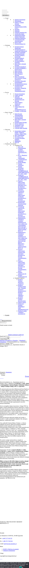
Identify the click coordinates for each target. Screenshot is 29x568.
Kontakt (7, 315)
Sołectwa (17, 105)
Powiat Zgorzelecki (20, 94)
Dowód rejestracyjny (20, 44)
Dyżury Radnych (19, 124)
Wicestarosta (18, 21)
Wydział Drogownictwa (21, 84)
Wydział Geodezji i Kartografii (20, 56)
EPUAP (17, 142)
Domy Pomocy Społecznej (19, 103)
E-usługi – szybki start (20, 111)
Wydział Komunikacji (20, 66)
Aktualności (9, 372)
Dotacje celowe (22, 302)
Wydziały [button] (7, 45)
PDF (27, 376)
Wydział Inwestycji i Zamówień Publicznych (21, 50)
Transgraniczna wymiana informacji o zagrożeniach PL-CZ (22, 151)
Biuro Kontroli (18, 72)
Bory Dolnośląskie (19, 135)
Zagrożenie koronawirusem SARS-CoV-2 (21, 27)
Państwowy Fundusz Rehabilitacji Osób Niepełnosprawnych (23, 306)
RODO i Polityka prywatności (11, 549)
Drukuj (3, 375)
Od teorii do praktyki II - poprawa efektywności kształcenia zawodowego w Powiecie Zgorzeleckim (22, 196)
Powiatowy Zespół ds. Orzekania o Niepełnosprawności (20, 90)
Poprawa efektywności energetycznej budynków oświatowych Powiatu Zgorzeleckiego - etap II (22, 266)
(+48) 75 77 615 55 (7, 538)
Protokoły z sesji (19, 126)
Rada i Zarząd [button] (8, 112)
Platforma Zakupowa (20, 38)
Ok (20, 567)
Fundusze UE (18, 145)
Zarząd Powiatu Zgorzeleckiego (19, 117)
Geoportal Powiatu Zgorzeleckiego (19, 40)
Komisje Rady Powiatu (21, 122)
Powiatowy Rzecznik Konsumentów (20, 81)
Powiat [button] (7, 92)
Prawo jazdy (18, 42)
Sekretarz (17, 31)
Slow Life (20, 146)
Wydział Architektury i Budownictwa (20, 69)
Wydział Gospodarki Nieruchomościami (20, 53)
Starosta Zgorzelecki (20, 19)
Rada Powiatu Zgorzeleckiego (19, 114)
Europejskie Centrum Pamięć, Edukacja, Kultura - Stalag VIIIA (20, 132)
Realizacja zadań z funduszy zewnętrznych (22, 312)
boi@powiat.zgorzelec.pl (10, 543)
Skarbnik (17, 29)
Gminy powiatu (19, 95)
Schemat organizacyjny (21, 32)
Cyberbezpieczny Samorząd (22, 160)
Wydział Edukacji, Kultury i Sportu (19, 59)
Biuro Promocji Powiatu (19, 74)
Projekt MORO (22, 162)
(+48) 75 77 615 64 (7, 541)
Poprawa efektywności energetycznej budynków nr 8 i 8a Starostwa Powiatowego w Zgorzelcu (22, 185)
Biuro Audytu (18, 71)
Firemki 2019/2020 (21, 167)
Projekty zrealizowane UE (22, 276)
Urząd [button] (6, 18)
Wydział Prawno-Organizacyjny (19, 86)
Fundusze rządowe (19, 278)
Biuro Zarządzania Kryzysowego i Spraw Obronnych (20, 78)
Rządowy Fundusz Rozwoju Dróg (22, 299)
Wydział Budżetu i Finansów (19, 61)
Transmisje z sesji (19, 125)
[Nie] (22, 567)
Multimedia (18, 141)
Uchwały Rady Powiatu (21, 128)
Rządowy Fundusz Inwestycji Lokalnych (21, 281)
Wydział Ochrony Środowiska (19, 47)
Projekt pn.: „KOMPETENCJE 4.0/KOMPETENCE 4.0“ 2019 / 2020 (23, 172)
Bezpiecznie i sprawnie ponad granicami (22, 204)
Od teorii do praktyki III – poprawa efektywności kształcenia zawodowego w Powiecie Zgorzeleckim (22, 211)
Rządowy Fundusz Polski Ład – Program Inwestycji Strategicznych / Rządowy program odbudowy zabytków (22, 291)
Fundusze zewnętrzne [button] (10, 144)
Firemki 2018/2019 (21, 164)
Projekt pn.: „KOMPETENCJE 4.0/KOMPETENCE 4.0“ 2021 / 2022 (23, 177)
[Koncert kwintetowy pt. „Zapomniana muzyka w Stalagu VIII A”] (0, 378)
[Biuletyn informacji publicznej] (4, 12)
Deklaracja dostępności (9, 550)
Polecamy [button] (7, 129)
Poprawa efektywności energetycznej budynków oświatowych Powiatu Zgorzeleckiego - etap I (22, 254)
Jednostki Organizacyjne (18, 97)
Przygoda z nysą (19, 136)
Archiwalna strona (19, 34)
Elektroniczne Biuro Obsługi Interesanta (20, 36)
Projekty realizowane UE (22, 273)
